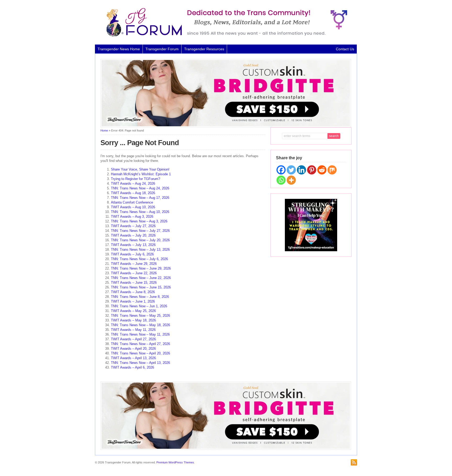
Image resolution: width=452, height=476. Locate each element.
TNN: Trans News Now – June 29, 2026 (141, 268)
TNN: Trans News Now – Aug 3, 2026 (139, 221)
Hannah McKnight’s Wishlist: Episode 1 (141, 174)
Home (104, 130)
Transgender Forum (162, 49)
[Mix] (332, 169)
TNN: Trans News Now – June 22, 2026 (141, 278)
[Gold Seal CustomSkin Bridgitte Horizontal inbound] (225, 126)
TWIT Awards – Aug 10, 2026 (133, 207)
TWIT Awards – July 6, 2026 (132, 254)
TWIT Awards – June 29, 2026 (134, 264)
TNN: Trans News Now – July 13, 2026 (140, 249)
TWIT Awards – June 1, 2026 (133, 301)
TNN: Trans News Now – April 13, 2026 (140, 363)
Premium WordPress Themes (175, 462)
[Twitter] (291, 169)
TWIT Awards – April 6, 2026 (132, 367)
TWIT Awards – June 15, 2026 (134, 282)
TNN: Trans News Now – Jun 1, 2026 (139, 306)
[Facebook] (281, 169)
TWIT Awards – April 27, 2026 (133, 339)
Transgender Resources (204, 49)
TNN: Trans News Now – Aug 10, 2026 (140, 212)
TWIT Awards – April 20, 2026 (133, 349)
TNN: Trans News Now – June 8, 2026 (140, 297)
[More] (291, 180)
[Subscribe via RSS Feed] (354, 462)
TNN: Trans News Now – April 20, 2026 (140, 353)
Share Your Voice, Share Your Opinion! (140, 169)
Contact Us (345, 49)
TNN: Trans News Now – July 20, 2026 (140, 240)
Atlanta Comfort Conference (132, 202)
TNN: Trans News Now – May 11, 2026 (140, 334)
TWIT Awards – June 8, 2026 (133, 292)
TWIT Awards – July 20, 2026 (133, 235)
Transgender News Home (119, 49)
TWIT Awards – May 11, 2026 (133, 330)
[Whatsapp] (281, 180)
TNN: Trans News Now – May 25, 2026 (140, 316)
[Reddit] (321, 169)
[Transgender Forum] (224, 35)
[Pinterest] (311, 169)
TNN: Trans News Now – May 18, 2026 (140, 325)
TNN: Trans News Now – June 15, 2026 (141, 287)
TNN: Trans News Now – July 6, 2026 (139, 259)
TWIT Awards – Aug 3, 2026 (132, 216)
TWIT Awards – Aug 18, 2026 (133, 193)
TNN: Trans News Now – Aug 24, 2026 (140, 188)
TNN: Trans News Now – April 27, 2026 (140, 344)
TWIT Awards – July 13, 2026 (133, 245)
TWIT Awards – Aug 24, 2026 (133, 183)
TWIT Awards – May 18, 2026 (133, 320)
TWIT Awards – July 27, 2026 (133, 226)
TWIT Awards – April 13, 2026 (133, 358)
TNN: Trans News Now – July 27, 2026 (140, 231)
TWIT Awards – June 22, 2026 (134, 273)
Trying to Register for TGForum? (135, 179)
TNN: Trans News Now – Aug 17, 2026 (140, 198)
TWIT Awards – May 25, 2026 (133, 311)
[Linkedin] (301, 169)
